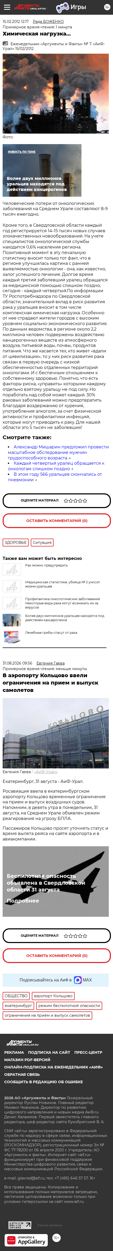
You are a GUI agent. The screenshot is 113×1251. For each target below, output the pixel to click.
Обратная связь (22, 1074)
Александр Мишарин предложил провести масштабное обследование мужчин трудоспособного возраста (58, 452)
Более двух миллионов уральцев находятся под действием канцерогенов (64, 618)
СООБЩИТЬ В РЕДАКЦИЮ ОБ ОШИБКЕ (43, 1082)
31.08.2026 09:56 (17, 663)
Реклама (14, 1052)
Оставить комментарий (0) (57, 520)
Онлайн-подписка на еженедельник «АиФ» (53, 1067)
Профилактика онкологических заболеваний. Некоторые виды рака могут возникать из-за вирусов (63, 603)
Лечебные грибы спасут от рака (51, 633)
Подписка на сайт (49, 1052)
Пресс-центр (88, 1052)
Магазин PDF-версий (27, 1059)
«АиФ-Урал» (46, 771)
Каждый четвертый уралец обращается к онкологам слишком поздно (56, 466)
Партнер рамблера (49, 1225)
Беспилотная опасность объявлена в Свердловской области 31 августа (46, 883)
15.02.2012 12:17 (16, 21)
